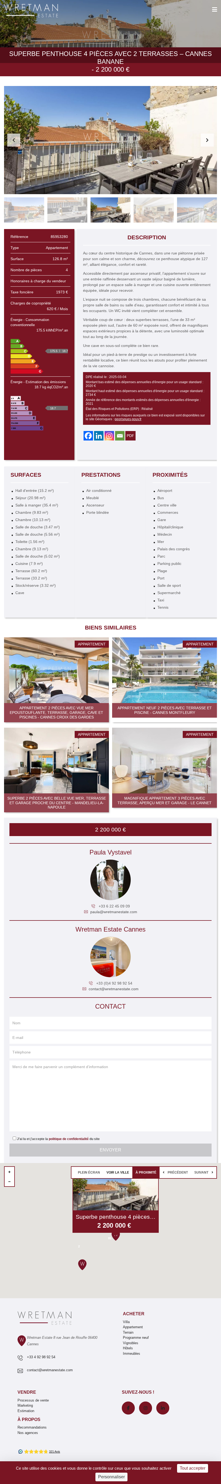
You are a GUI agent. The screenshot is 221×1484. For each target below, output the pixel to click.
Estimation (26, 1411)
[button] (207, 140)
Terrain (128, 1332)
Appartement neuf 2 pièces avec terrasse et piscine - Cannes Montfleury (165, 710)
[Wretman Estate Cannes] (110, 957)
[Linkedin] (98, 435)
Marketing (25, 1405)
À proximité (146, 1172)
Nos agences (28, 1433)
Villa (126, 1322)
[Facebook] (88, 435)
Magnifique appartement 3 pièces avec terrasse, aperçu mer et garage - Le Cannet (165, 800)
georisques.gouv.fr (128, 419)
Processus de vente (33, 1400)
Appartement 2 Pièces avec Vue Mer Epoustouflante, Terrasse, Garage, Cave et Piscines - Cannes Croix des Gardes (56, 712)
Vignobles (130, 1343)
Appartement (133, 1327)
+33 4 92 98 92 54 (41, 1357)
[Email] (120, 435)
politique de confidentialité (69, 1139)
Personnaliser (111, 1477)
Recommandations (32, 1427)
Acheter (133, 1313)
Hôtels (128, 1348)
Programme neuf (136, 1338)
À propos (29, 1419)
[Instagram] (109, 435)
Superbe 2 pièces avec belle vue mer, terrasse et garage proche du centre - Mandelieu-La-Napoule (56, 803)
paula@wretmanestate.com (113, 912)
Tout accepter (192, 1468)
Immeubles (131, 1354)
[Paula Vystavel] (110, 880)
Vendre (27, 1392)
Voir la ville (117, 1172)
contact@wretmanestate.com (114, 989)
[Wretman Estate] (39, 11)
